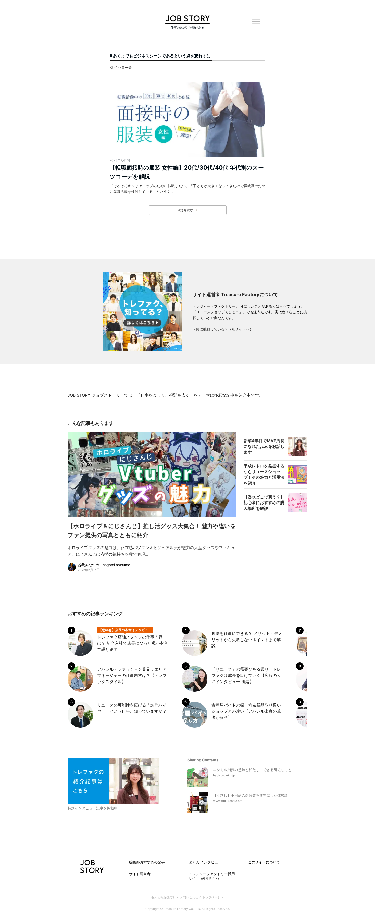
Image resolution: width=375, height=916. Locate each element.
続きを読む (185, 210)
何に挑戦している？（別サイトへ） (224, 329)
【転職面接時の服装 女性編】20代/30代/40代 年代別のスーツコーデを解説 (187, 172)
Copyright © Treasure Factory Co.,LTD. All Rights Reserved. (187, 909)
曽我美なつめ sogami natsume (104, 565)
